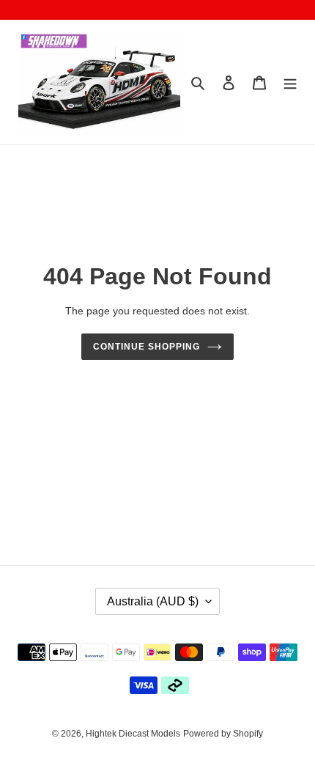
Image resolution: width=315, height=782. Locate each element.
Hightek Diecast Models (133, 733)
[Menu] (290, 82)
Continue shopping (146, 347)
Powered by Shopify (223, 733)
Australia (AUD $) (153, 601)
